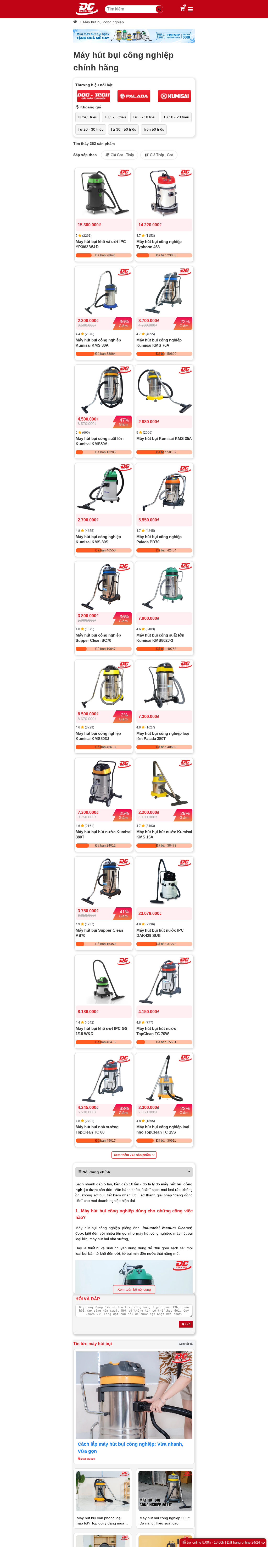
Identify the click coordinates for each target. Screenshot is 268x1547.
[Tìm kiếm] (159, 9)
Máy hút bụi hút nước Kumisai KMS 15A (164, 834)
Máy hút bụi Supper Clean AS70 (99, 933)
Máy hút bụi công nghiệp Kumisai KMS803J (98, 736)
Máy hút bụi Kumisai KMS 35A (164, 438)
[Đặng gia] (87, 9)
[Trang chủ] (75, 22)
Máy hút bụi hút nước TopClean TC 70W (156, 1031)
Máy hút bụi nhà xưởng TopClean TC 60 (97, 1129)
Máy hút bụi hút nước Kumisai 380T (103, 834)
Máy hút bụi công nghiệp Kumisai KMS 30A (98, 342)
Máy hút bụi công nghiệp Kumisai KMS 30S (98, 539)
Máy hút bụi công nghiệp (103, 22)
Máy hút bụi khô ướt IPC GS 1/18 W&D (101, 1031)
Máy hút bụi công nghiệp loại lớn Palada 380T (162, 736)
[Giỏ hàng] (182, 9)
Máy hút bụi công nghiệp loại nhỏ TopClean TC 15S (162, 1129)
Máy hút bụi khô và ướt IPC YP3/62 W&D (101, 244)
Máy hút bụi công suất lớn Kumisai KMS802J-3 (160, 638)
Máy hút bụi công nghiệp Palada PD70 (159, 539)
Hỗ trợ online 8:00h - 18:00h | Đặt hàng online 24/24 (221, 1542)
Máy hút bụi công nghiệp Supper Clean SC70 (98, 638)
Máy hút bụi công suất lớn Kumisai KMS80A (100, 441)
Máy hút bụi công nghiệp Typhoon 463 (159, 244)
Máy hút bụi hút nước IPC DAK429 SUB (160, 933)
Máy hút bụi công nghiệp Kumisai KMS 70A (159, 342)
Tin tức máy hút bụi (92, 1343)
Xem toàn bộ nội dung (134, 1289)
